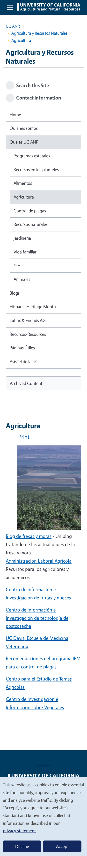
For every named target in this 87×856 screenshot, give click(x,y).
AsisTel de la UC (24, 361)
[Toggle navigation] (10, 7)
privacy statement (19, 830)
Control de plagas (30, 211)
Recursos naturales (31, 224)
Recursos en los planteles (36, 169)
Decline (22, 846)
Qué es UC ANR (24, 142)
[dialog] (43, 816)
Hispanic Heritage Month (33, 306)
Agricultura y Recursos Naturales (39, 33)
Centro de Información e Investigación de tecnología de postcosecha (37, 618)
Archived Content (26, 383)
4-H (17, 265)
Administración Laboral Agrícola (39, 561)
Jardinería (22, 238)
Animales (22, 279)
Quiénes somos (24, 128)
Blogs (15, 293)
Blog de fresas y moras (28, 536)
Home (15, 114)
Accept (62, 846)
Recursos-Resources (28, 334)
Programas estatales (32, 156)
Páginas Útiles (22, 348)
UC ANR (13, 26)
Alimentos (23, 183)
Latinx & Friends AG (28, 320)
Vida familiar (25, 252)
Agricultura (24, 197)
